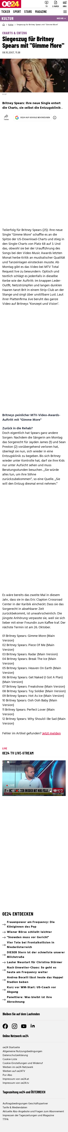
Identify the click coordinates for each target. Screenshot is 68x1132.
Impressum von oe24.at (16, 1079)
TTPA (5, 1119)
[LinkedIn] (33, 1026)
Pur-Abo (7, 1075)
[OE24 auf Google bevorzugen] (55, 118)
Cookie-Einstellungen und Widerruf (23, 1063)
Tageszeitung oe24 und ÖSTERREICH (24, 1092)
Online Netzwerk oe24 (16, 1036)
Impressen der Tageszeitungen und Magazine (28, 1115)
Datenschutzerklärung (15, 1055)
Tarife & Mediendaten (15, 1107)
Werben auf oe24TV (14, 1071)
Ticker (5, 12)
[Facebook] (5, 1026)
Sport (17, 12)
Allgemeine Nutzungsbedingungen (22, 1051)
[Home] (3, 24)
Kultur (8, 18)
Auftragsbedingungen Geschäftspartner (25, 1104)
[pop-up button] (55, 790)
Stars (28, 12)
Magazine (41, 12)
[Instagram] (14, 1026)
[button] (34, 778)
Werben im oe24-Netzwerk (18, 1067)
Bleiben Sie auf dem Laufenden (21, 1014)
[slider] (19, 790)
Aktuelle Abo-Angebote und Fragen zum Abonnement (33, 1111)
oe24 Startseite (11, 1047)
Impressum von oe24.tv (16, 1083)
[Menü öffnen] (64, 12)
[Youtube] (23, 1026)
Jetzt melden (51, 733)
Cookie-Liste (10, 1059)
